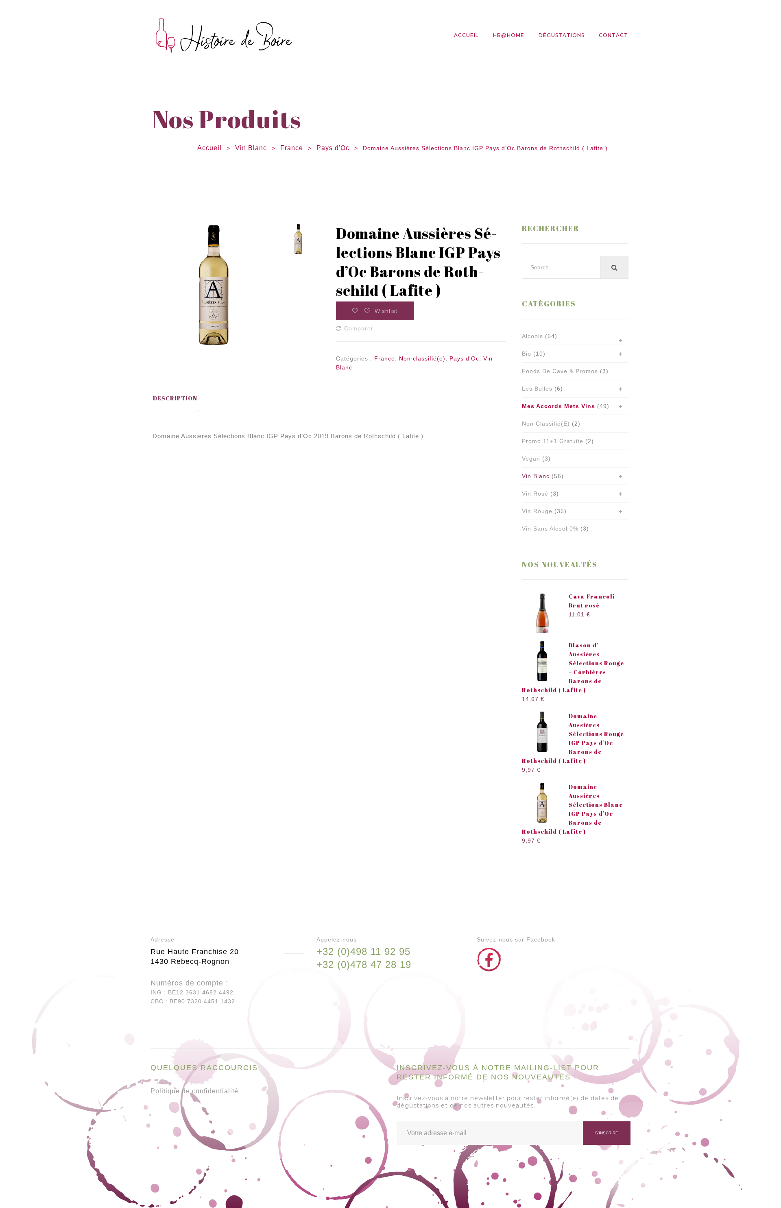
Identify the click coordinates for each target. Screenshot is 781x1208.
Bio (526, 353)
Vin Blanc (251, 147)
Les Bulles (537, 388)
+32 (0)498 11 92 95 (363, 951)
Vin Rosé (535, 493)
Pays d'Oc (332, 147)
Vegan (531, 458)
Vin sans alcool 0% (550, 528)
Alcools (532, 336)
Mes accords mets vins (558, 406)
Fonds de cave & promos (560, 371)
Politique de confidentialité (194, 1091)
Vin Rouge (537, 511)
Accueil (466, 35)
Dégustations (562, 35)
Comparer (358, 328)
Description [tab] (175, 398)
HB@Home (508, 35)
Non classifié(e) (422, 358)
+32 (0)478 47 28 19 (363, 964)
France (291, 147)
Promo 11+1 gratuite (552, 441)
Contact (613, 35)
